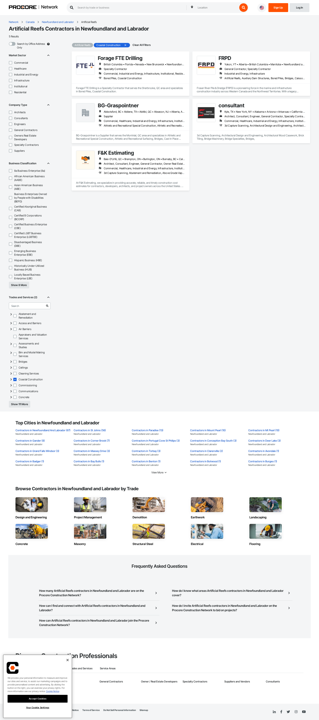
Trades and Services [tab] (80, 668)
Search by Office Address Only (31, 45)
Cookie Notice (52, 691)
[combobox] (217, 7)
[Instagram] (296, 712)
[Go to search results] (47, 306)
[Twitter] (288, 712)
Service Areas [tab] (108, 668)
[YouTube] (304, 711)
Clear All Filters (142, 44)
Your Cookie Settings (37, 707)
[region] (37, 686)
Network (49, 7)
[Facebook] (281, 712)
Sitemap (144, 710)
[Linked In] (274, 712)
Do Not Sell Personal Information (119, 710)
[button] (10, 62)
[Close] (68, 660)
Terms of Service (91, 710)
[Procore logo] (23, 7)
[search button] (243, 7)
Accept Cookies (37, 698)
